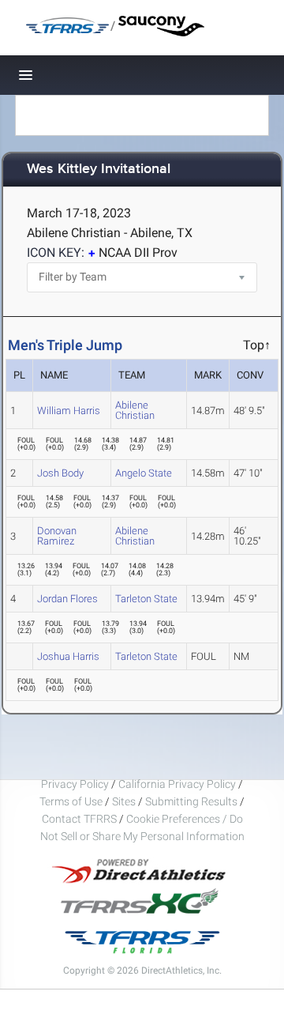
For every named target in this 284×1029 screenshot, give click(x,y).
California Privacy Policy (177, 784)
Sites (124, 801)
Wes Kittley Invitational (98, 169)
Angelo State (143, 473)
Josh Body (60, 473)
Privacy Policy (75, 784)
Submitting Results (191, 801)
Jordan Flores (67, 599)
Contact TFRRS (80, 818)
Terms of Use (71, 801)
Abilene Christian (135, 410)
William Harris (68, 410)
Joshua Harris (68, 656)
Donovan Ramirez (57, 536)
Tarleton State (146, 599)
